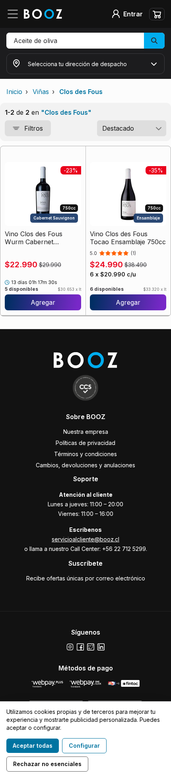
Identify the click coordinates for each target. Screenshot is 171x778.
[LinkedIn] (101, 647)
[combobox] (131, 128)
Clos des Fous (81, 92)
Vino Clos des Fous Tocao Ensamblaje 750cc (128, 238)
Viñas (41, 92)
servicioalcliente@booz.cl (85, 539)
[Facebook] (80, 647)
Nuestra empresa (85, 431)
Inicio (14, 92)
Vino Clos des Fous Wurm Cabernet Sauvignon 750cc (33, 238)
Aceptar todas (32, 745)
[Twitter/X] (90, 647)
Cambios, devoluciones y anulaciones (85, 465)
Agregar (43, 302)
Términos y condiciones (85, 454)
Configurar (84, 745)
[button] (85, 41)
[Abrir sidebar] (15, 14)
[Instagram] (70, 647)
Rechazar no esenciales (47, 763)
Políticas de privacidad (85, 442)
